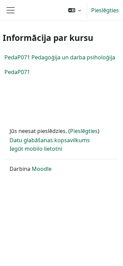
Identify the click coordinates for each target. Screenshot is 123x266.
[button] (74, 10)
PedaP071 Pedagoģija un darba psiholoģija (59, 57)
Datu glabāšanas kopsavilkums (50, 140)
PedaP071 (17, 72)
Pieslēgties (105, 10)
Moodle (42, 169)
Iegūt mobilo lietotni (36, 148)
